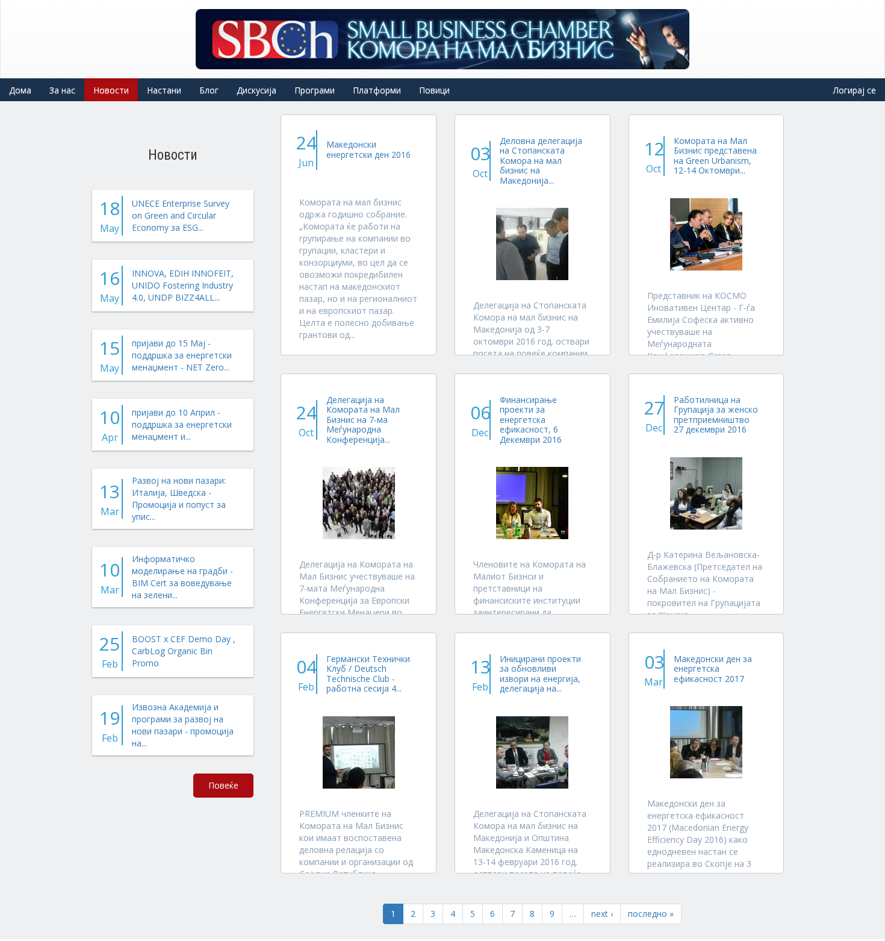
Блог (209, 90)
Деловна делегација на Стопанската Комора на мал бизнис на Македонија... (541, 160)
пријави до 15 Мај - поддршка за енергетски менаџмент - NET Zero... (182, 355)
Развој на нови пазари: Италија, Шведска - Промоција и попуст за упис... (179, 498)
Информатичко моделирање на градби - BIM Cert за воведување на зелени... (182, 577)
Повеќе (223, 785)
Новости (111, 90)
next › (602, 913)
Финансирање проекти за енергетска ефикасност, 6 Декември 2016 (531, 419)
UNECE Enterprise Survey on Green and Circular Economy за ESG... (180, 215)
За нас (62, 90)
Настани (164, 90)
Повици (434, 90)
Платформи (377, 90)
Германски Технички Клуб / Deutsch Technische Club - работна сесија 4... (368, 673)
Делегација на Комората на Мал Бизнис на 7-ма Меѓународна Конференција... (363, 419)
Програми (314, 90)
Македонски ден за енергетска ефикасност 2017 (713, 668)
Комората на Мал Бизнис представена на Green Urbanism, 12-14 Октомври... (715, 155)
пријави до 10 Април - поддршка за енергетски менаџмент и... (182, 424)
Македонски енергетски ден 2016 (368, 149)
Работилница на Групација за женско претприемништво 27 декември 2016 (716, 414)
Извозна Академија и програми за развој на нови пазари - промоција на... (183, 725)
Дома (20, 90)
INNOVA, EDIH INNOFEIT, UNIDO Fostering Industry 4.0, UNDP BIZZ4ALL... (183, 285)
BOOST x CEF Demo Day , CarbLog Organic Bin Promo (183, 651)
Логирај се (854, 90)
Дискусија (256, 90)
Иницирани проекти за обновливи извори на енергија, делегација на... (540, 673)
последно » (651, 913)
